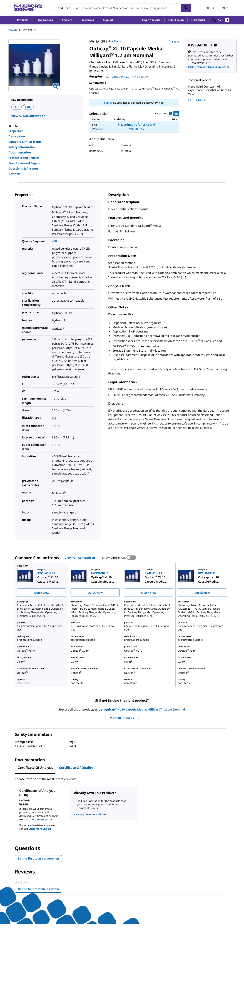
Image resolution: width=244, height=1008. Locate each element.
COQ (28, 107)
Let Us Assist (197, 100)
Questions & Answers (23, 168)
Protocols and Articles (23, 158)
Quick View (41, 593)
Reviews (14, 174)
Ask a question (140, 76)
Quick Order (198, 20)
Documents (37, 819)
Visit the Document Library (90, 814)
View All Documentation (28, 116)
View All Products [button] (122, 718)
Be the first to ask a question (38, 858)
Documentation (19, 152)
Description (16, 136)
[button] (151, 20)
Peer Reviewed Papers (24, 163)
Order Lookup (176, 20)
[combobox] (123, 8)
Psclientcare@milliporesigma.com (208, 67)
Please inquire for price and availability (136, 127)
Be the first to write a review (40, 890)
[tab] (15, 30)
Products (12, 29)
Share (175, 41)
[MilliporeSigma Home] (28, 7)
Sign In (108, 103)
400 (54, 241)
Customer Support (40, 828)
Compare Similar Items (24, 142)
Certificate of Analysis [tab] (35, 767)
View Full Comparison (80, 557)
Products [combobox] (63, 8)
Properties (15, 131)
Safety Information (22, 147)
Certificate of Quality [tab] (76, 767)
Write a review (120, 76)
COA (16, 107)
